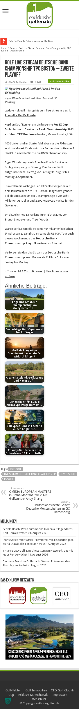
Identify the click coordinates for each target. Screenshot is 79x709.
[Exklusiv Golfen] (40, 14)
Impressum (59, 694)
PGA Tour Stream (30, 271)
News (12, 48)
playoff (8, 479)
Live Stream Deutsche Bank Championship (30, 474)
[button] (8, 701)
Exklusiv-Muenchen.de (33, 694)
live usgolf (68, 474)
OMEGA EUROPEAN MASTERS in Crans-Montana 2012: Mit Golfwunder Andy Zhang (30, 493)
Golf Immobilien (36, 690)
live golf (15, 469)
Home (3, 48)
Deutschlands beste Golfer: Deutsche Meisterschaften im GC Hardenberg (48, 507)
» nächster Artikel (59, 81)
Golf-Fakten (13, 690)
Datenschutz (37, 699)
